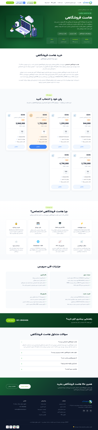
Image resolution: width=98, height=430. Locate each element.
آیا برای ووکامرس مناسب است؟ (69, 358)
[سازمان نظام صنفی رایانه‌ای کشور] (17, 427)
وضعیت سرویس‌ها (42, 409)
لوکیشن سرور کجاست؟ (71, 369)
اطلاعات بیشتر (11, 386)
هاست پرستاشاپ (62, 33)
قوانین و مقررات (42, 414)
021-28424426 (30, 3)
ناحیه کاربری (43, 406)
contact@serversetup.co (20, 409)
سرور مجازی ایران (62, 409)
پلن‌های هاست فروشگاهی (85, 33)
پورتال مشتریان (10, 2)
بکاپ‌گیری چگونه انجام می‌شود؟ (69, 363)
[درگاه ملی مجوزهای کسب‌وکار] (14, 427)
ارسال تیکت (10, 320)
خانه (91, 9)
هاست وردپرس (73, 33)
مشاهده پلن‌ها (24, 386)
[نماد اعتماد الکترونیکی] (10, 427)
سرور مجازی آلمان (62, 412)
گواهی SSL (53, 2)
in (87, 410)
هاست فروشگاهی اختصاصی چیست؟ (67, 342)
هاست (79, 2)
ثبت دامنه (60, 2)
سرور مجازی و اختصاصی (70, 2)
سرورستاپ (77, 427)
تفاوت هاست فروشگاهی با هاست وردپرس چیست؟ (64, 352)
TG (84, 410)
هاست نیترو (63, 406)
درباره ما (44, 412)
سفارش (82, 146)
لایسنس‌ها (47, 2)
